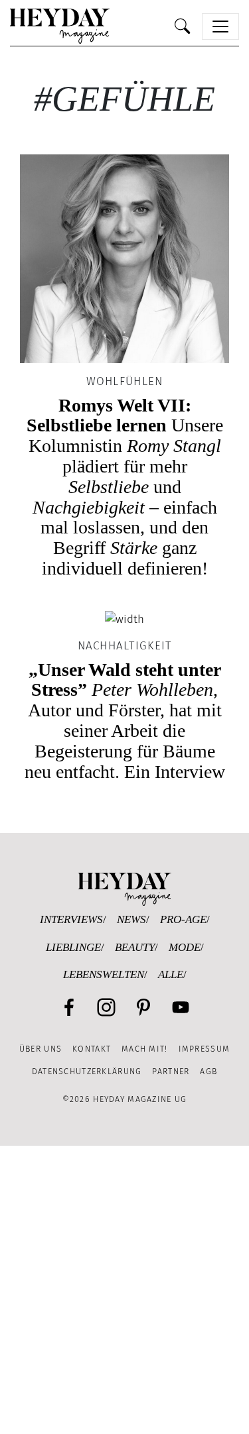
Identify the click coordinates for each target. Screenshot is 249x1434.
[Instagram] (106, 1007)
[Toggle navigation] (220, 26)
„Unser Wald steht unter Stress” (125, 720)
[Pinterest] (143, 1007)
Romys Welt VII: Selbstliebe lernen (125, 487)
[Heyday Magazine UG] (124, 889)
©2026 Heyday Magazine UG (124, 1099)
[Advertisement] (124, 1290)
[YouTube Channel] (181, 1007)
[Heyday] (60, 26)
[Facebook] (69, 1007)
